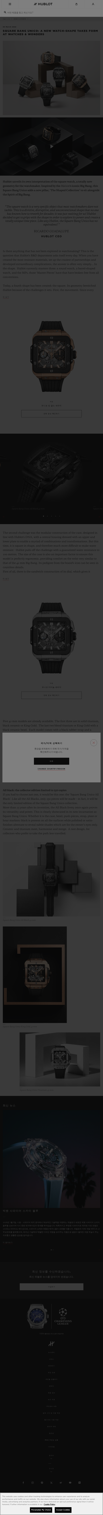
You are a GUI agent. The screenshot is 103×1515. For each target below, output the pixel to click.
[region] (51, 1504)
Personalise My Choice (41, 1510)
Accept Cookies (63, 1510)
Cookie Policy (49, 1504)
